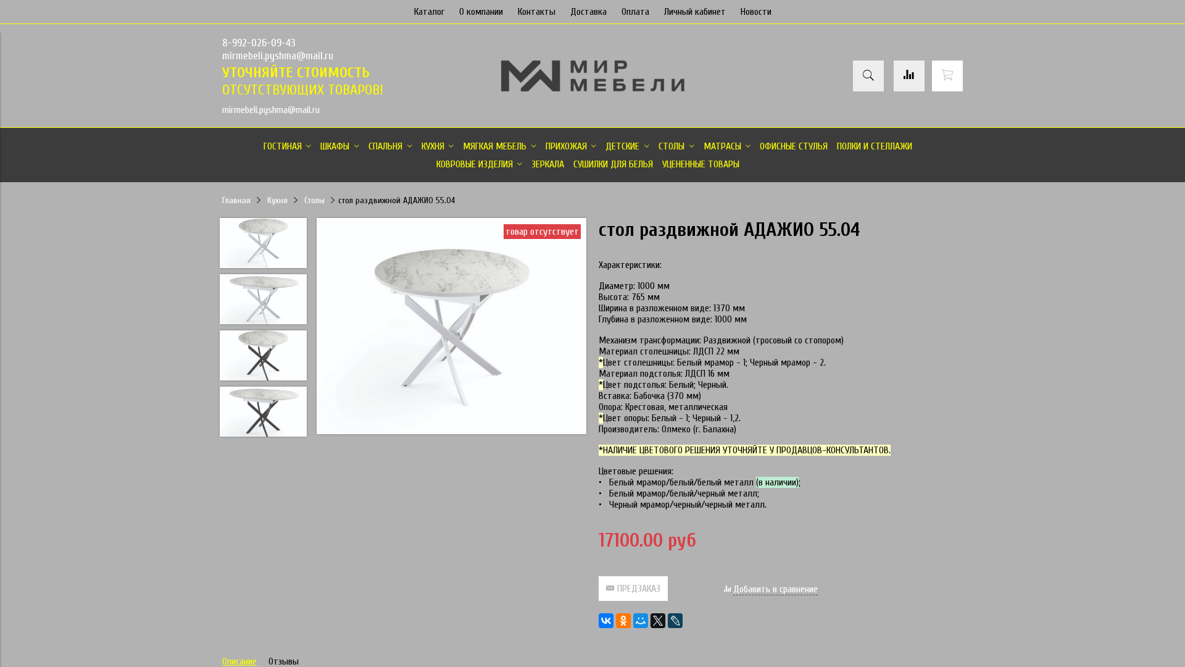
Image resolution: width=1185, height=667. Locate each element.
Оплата (635, 11)
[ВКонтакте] (606, 620)
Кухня (277, 200)
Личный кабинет (695, 11)
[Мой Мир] (640, 620)
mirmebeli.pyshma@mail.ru (277, 55)
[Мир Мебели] (592, 89)
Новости (756, 11)
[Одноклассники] (623, 620)
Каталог (429, 11)
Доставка (588, 11)
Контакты (536, 11)
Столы (314, 200)
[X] (658, 620)
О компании (481, 11)
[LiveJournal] (675, 620)
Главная (236, 200)
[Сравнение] (909, 76)
